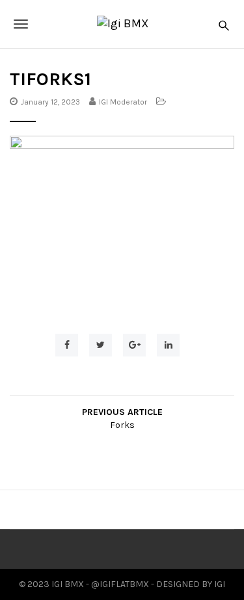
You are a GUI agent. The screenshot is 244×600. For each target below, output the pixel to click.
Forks (122, 425)
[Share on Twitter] (100, 345)
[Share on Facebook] (66, 345)
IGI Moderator (123, 101)
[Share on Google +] (134, 345)
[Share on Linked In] (168, 345)
